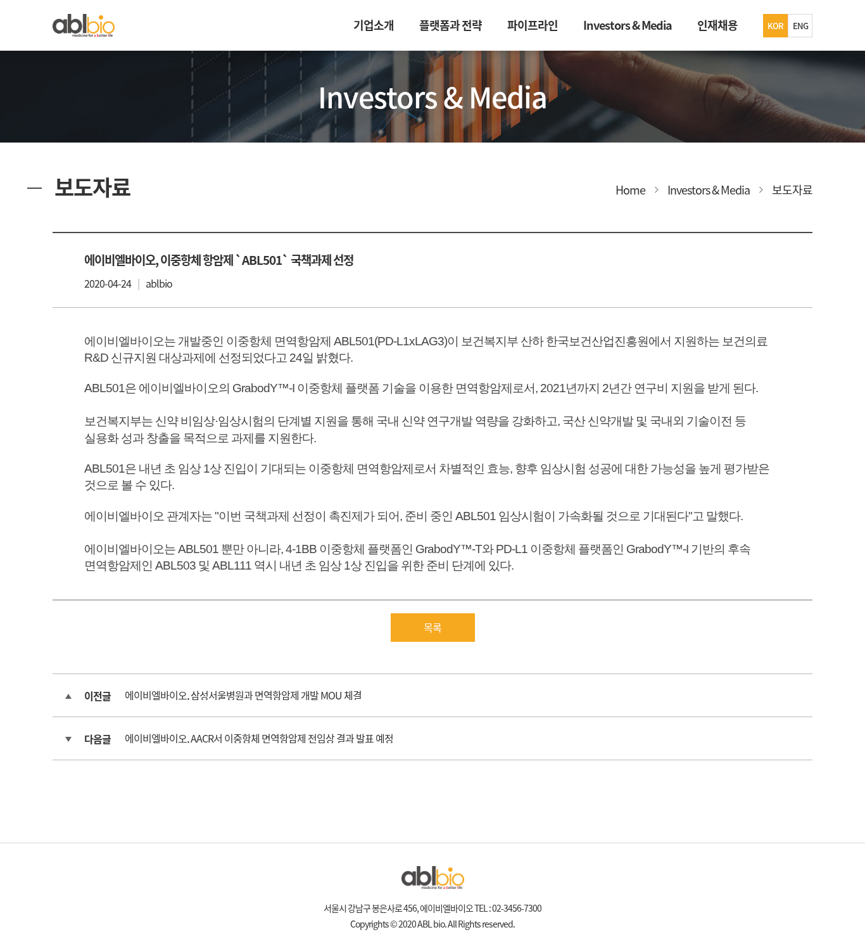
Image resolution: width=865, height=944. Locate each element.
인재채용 (717, 25)
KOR (775, 26)
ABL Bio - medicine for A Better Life (84, 25)
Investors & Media (627, 25)
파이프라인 (532, 25)
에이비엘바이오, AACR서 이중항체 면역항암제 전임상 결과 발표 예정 (259, 738)
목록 (432, 627)
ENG (800, 26)
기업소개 (373, 25)
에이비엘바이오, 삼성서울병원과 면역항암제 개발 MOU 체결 (243, 695)
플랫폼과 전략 (450, 25)
